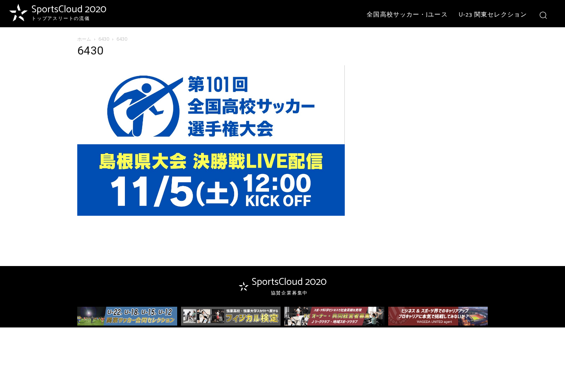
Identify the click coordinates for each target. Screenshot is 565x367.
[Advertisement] (425, 95)
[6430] (211, 213)
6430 (103, 39)
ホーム (84, 39)
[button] (542, 14)
